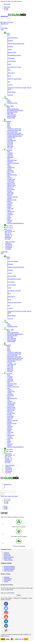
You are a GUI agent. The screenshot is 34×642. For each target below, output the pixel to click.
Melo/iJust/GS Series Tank (14, 133)
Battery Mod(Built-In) (13, 109)
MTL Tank (10, 142)
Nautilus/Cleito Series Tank (14, 136)
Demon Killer (16, 43)
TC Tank (9, 139)
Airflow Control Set (12, 197)
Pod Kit (9, 101)
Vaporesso (11, 87)
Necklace (9, 205)
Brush (8, 219)
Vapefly (9, 89)
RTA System (10, 172)
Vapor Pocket (10, 180)
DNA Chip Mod (11, 115)
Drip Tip (9, 195)
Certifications (7, 580)
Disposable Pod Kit (12, 103)
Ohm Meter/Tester (12, 160)
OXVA (13, 73)
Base (8, 164)
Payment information (9, 566)
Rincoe (9, 76)
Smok (11, 22)
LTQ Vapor (18, 67)
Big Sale (8, 234)
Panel (8, 216)
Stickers (9, 204)
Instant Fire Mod (11, 116)
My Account (7, 4)
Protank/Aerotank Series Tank (15, 134)
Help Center (7, 7)
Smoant (19, 78)
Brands (8, 33)
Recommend (8, 237)
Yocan (10, 95)
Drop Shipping (8, 578)
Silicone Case (10, 186)
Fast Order (7, 239)
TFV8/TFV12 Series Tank (14, 128)
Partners (6, 581)
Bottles (9, 201)
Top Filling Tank (11, 140)
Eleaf (8, 46)
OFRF (9, 73)
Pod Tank (9, 147)
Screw (9, 210)
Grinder (9, 221)
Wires (8, 176)
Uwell (8, 22)
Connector (10, 202)
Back (8, 34)
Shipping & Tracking (9, 567)
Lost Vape (11, 67)
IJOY (8, 58)
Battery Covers (11, 183)
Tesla (8, 81)
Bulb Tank (10, 145)
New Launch (9, 227)
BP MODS (10, 40)
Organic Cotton (11, 179)
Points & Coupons (9, 557)
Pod (8, 233)
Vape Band (10, 170)
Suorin (15, 78)
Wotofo (14, 92)
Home (5, 506)
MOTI (9, 70)
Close (2, 29)
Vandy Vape (27, 87)
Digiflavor (10, 43)
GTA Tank (10, 143)
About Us (6, 552)
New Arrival (9, 225)
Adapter (9, 169)
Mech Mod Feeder (12, 174)
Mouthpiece (10, 157)
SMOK (10, 78)
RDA (8, 125)
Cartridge (9, 154)
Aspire (4, 22)
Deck (8, 158)
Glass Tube (10, 155)
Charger (9, 166)
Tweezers (9, 177)
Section (9, 217)
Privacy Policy (8, 558)
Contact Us (7, 554)
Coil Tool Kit (10, 182)
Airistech (15, 37)
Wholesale (6, 577)
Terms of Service (8, 560)
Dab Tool (9, 220)
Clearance (8, 236)
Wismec (9, 92)
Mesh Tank (10, 146)
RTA (8, 124)
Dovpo (22, 43)
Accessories (9, 150)
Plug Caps (10, 188)
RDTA (9, 127)
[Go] (2, 494)
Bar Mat (9, 191)
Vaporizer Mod (11, 117)
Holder (9, 207)
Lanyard (9, 213)
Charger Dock (11, 167)
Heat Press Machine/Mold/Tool (15, 223)
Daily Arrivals (10, 231)
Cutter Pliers (10, 192)
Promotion (8, 230)
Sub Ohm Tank (11, 137)
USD (6, 8)
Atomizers (8, 121)
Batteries (9, 198)
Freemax (9, 49)
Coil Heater (10, 214)
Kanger (9, 64)
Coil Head (10, 152)
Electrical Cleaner (12, 199)
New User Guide (8, 570)
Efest (11, 46)
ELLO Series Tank (12, 131)
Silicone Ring (10, 211)
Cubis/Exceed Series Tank (14, 130)
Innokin (12, 58)
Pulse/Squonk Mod (12, 112)
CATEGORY (4, 28)
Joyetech (9, 61)
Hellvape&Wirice (12, 55)
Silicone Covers (11, 185)
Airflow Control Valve (13, 163)
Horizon (19, 55)
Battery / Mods (10, 106)
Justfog (14, 61)
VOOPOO (19, 87)
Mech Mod (10, 113)
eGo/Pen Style (11, 189)
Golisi (14, 52)
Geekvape (10, 52)
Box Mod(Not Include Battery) (15, 110)
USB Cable (10, 208)
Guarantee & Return (9, 569)
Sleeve (9, 173)
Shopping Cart (4, 23)
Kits (7, 98)
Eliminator (10, 161)
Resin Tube (10, 194)
